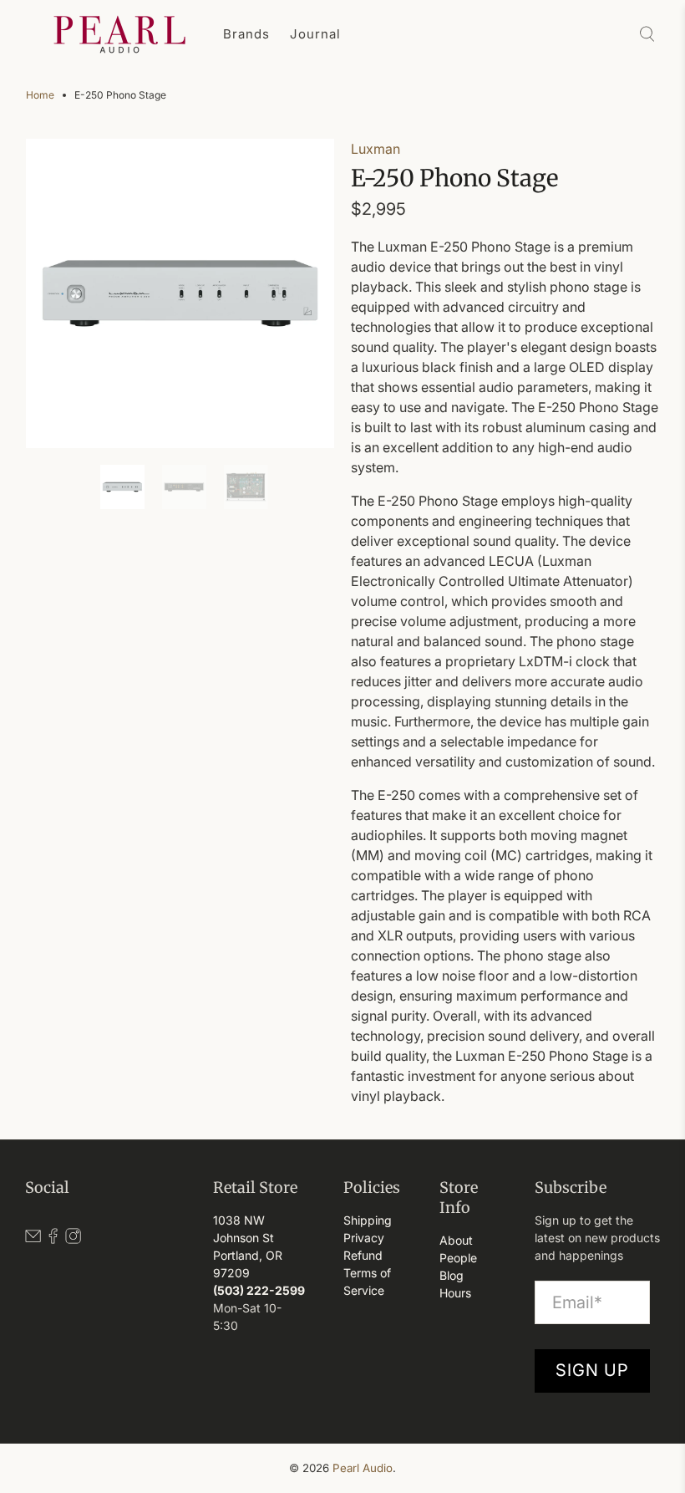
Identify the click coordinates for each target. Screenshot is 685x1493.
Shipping (367, 1220)
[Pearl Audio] (119, 34)
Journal (315, 34)
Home (40, 95)
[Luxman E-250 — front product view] (180, 293)
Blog (451, 1275)
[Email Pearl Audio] (33, 1239)
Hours (455, 1293)
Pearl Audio (362, 1468)
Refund (363, 1255)
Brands (246, 34)
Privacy (363, 1238)
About (456, 1240)
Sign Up (592, 1370)
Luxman (375, 148)
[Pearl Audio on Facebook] (53, 1239)
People (458, 1258)
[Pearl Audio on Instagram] (73, 1239)
